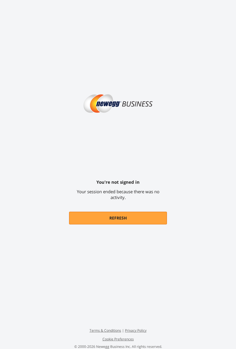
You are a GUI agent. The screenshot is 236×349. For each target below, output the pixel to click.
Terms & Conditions (105, 330)
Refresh (118, 218)
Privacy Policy (135, 330)
